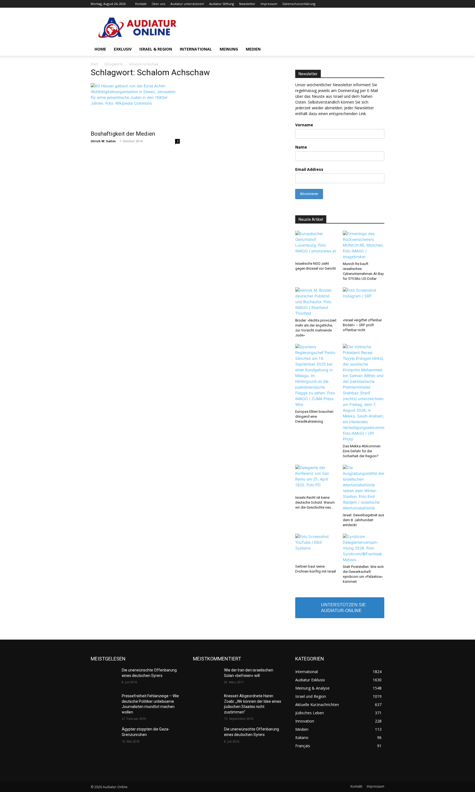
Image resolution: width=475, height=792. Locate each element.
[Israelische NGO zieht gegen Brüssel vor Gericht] (316, 245)
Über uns (158, 4)
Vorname (304, 124)
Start (94, 64)
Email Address (309, 169)
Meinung (229, 49)
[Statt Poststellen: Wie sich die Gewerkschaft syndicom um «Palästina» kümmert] (364, 548)
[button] (377, 49)
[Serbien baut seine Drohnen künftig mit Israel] (316, 548)
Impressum (269, 4)
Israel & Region (155, 49)
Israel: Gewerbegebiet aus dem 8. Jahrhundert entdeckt (363, 520)
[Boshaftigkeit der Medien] (135, 105)
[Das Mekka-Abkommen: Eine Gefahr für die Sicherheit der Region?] (364, 393)
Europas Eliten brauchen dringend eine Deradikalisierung (314, 416)
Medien (253, 49)
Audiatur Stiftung (221, 4)
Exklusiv (123, 49)
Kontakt (141, 4)
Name (301, 147)
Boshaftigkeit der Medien (123, 133)
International (196, 49)
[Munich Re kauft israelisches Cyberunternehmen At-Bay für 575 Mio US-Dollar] (364, 245)
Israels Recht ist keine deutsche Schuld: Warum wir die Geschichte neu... (315, 502)
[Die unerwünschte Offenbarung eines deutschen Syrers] (104, 677)
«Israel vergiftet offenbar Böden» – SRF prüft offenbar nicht (362, 325)
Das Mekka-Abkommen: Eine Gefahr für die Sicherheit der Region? (362, 451)
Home (100, 49)
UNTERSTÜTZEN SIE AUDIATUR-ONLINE (343, 608)
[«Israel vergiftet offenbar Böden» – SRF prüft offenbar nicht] (364, 301)
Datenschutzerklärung (299, 4)
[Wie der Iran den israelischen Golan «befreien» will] (206, 677)
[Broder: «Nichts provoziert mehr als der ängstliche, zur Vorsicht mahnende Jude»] (316, 301)
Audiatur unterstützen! (187, 4)
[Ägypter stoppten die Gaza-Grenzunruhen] (104, 736)
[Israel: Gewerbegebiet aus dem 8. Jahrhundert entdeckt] (364, 488)
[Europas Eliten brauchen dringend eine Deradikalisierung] (316, 375)
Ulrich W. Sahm (103, 141)
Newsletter (247, 4)
